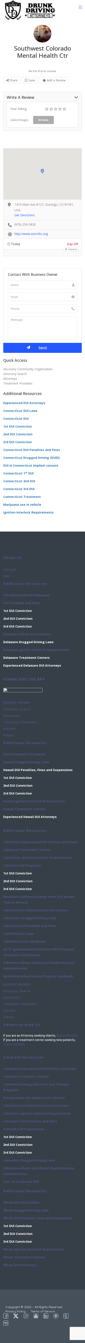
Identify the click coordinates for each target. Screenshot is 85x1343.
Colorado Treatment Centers (26, 1076)
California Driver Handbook (24, 941)
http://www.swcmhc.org (31, 234)
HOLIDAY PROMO (16, 702)
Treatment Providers (17, 383)
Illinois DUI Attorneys (19, 1265)
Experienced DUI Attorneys (24, 403)
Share (13, 80)
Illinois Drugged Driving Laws (26, 1210)
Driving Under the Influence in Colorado (34, 1098)
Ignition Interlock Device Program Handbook (38, 976)
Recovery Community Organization (28, 369)
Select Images (19, 120)
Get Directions (24, 215)
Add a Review (56, 80)
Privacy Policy (15, 1311)
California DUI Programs (22, 865)
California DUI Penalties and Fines (29, 926)
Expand (72, 249)
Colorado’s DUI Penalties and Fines (30, 1121)
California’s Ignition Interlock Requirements (37, 858)
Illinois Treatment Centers (24, 1257)
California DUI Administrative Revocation (35, 910)
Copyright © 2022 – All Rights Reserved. (34, 1307)
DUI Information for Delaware (26, 595)
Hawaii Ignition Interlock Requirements (34, 801)
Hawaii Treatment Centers (24, 809)
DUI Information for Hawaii (24, 754)
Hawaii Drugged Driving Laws (26, 762)
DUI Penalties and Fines (21, 603)
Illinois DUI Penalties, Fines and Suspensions (37, 1218)
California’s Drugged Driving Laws (29, 918)
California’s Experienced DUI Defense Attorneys (40, 842)
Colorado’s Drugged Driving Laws (29, 1160)
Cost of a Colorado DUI (21, 1181)
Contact (10, 569)
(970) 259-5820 (25, 224)
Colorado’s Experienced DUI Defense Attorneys (40, 1069)
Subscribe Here (67, 1035)
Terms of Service (43, 1311)
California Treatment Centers (26, 850)
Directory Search (15, 374)
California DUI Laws (18, 934)
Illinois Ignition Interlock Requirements (34, 1249)
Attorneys (10, 379)
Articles (9, 729)
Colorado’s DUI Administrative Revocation (36, 1105)
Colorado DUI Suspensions (23, 1129)
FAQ (6, 576)
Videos (8, 735)
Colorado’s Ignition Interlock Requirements (37, 1113)
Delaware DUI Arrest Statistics (27, 634)
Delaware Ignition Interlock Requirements (36, 650)
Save (31, 80)
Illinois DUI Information (21, 1202)
